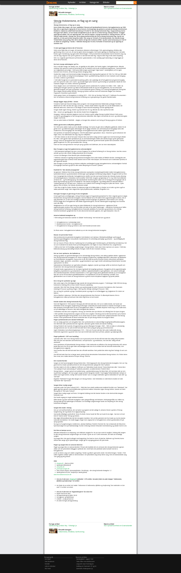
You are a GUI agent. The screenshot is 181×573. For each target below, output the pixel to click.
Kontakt (47, 564)
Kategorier (94, 2)
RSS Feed (48, 568)
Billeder (106, 2)
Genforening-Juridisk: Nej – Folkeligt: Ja (63, 8)
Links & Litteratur (50, 566)
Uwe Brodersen (49, 561)
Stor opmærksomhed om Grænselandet (118, 8)
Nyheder (72, 2)
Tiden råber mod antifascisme (85, 561)
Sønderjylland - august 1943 (84, 559)
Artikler (82, 2)
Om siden (48, 559)
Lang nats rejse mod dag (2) (85, 564)
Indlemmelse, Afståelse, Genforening (71, 14)
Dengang (52, 2)
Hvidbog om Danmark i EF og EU (86, 566)
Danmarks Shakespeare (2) (84, 568)
